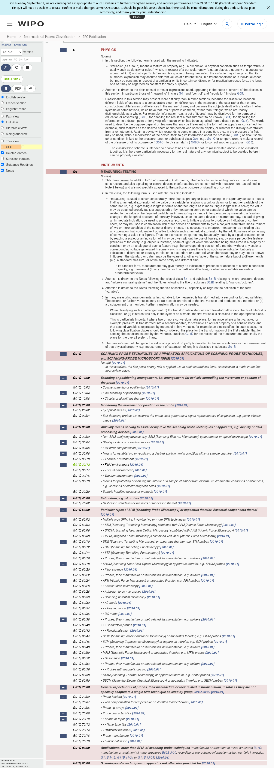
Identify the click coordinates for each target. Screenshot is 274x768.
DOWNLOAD (20, 45)
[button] (63, 50)
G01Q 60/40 (81, 625)
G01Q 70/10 (81, 719)
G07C (160, 142)
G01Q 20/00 (81, 405)
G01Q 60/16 (81, 558)
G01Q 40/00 (81, 498)
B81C (257, 747)
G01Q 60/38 (81, 619)
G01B (232, 346)
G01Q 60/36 (81, 613)
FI (28, 147)
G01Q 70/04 (81, 702)
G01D (189, 333)
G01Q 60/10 (81, 541)
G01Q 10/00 (81, 377)
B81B (212, 278)
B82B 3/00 (169, 752)
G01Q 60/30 (81, 597)
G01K (211, 138)
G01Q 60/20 (81, 569)
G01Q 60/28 (81, 591)
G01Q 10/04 (81, 393)
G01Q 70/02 (81, 696)
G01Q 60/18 (81, 564)
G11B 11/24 (125, 757)
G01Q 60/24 (81, 580)
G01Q (77, 353)
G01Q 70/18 (81, 741)
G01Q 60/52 (81, 658)
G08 (244, 120)
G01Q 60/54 (81, 663)
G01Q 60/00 (81, 509)
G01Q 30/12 (12, 79)
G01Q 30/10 (81, 459)
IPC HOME (6, 45)
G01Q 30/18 (81, 481)
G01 (182, 93)
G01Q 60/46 (81, 641)
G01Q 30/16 (81, 475)
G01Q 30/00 (81, 427)
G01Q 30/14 (81, 470)
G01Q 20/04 (81, 415)
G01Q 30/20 (81, 491)
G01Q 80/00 (81, 747)
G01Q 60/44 (81, 636)
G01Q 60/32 (81, 602)
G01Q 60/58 (81, 675)
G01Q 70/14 (81, 730)
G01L (236, 135)
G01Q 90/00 (81, 763)
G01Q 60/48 (81, 647)
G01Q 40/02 (81, 503)
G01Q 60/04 (81, 525)
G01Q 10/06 (81, 398)
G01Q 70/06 (81, 707)
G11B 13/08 (146, 757)
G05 (240, 93)
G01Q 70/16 (81, 735)
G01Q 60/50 (81, 652)
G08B (195, 142)
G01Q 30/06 (81, 448)
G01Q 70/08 (81, 713)
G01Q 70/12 (81, 724)
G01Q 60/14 (81, 552)
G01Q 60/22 (81, 575)
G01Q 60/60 (81, 680)
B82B (210, 282)
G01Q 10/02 (81, 387)
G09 (143, 117)
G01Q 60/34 (81, 608)
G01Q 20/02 (81, 410)
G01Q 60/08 (81, 536)
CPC (9, 147)
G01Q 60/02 (81, 519)
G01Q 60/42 (81, 630)
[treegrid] (156, 405)
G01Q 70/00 (81, 687)
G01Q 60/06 (81, 530)
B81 (186, 278)
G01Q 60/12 (81, 547)
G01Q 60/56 (81, 669)
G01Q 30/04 (81, 442)
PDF (18, 88)
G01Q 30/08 (81, 453)
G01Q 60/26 (81, 586)
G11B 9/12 (108, 757)
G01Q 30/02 (81, 436)
